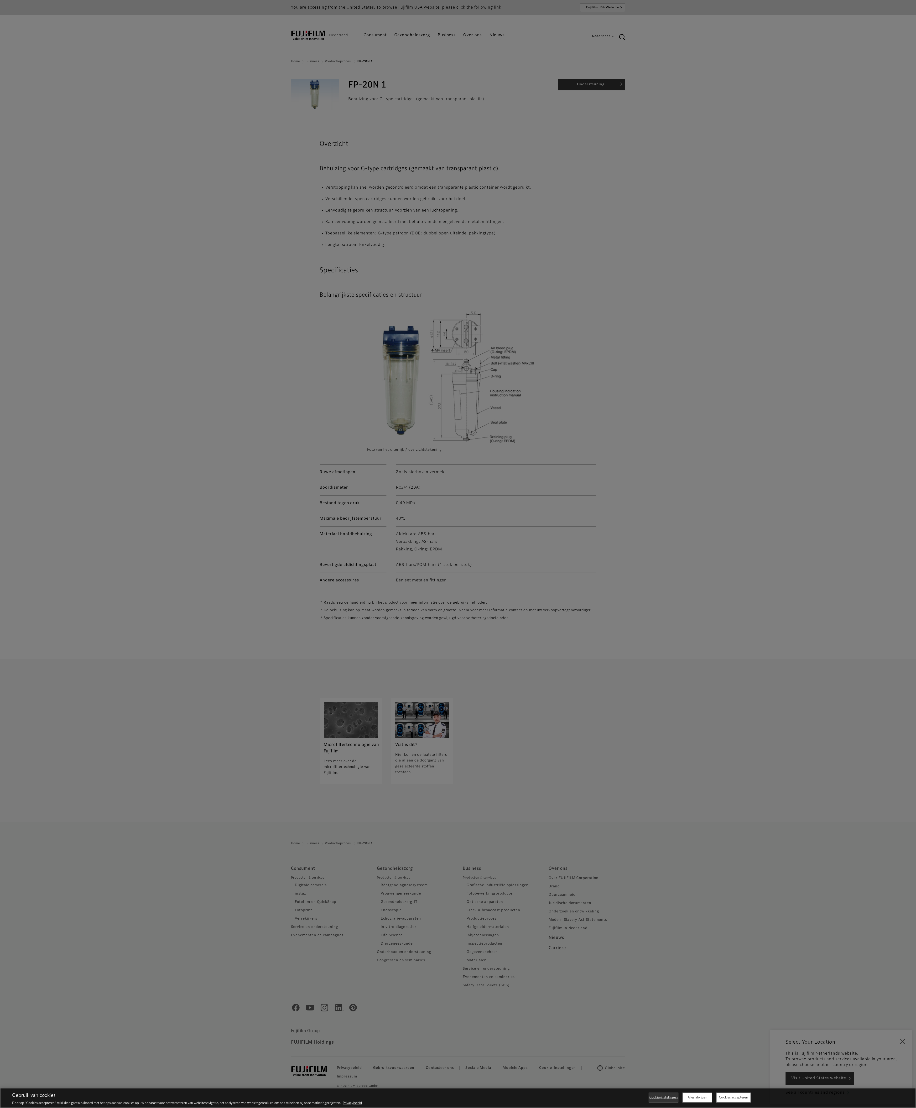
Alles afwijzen (697, 1097)
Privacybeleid (352, 1103)
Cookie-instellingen (663, 1097)
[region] (458, 1098)
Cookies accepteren (733, 1097)
